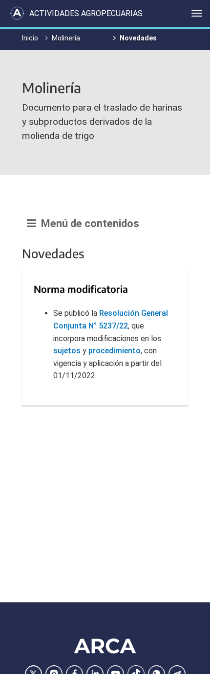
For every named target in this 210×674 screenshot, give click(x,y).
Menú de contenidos (87, 223)
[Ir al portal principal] (17, 13)
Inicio (30, 38)
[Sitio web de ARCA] (105, 646)
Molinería (66, 38)
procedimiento (114, 350)
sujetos (67, 350)
